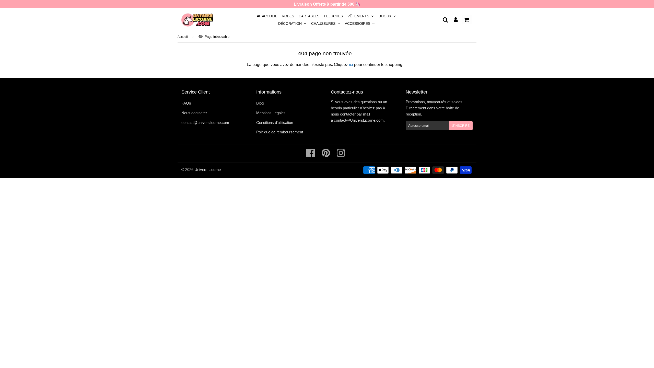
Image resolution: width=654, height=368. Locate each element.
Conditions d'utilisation (274, 122)
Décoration (290, 23)
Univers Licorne (207, 169)
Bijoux (385, 16)
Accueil (269, 16)
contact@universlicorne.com (205, 122)
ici (351, 64)
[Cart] (467, 19)
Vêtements (358, 16)
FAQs (186, 103)
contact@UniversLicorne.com (359, 120)
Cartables (309, 16)
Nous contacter (194, 113)
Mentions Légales (271, 113)
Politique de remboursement (279, 132)
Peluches (333, 16)
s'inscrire (461, 126)
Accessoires (358, 23)
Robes (288, 16)
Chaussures (323, 23)
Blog (260, 103)
